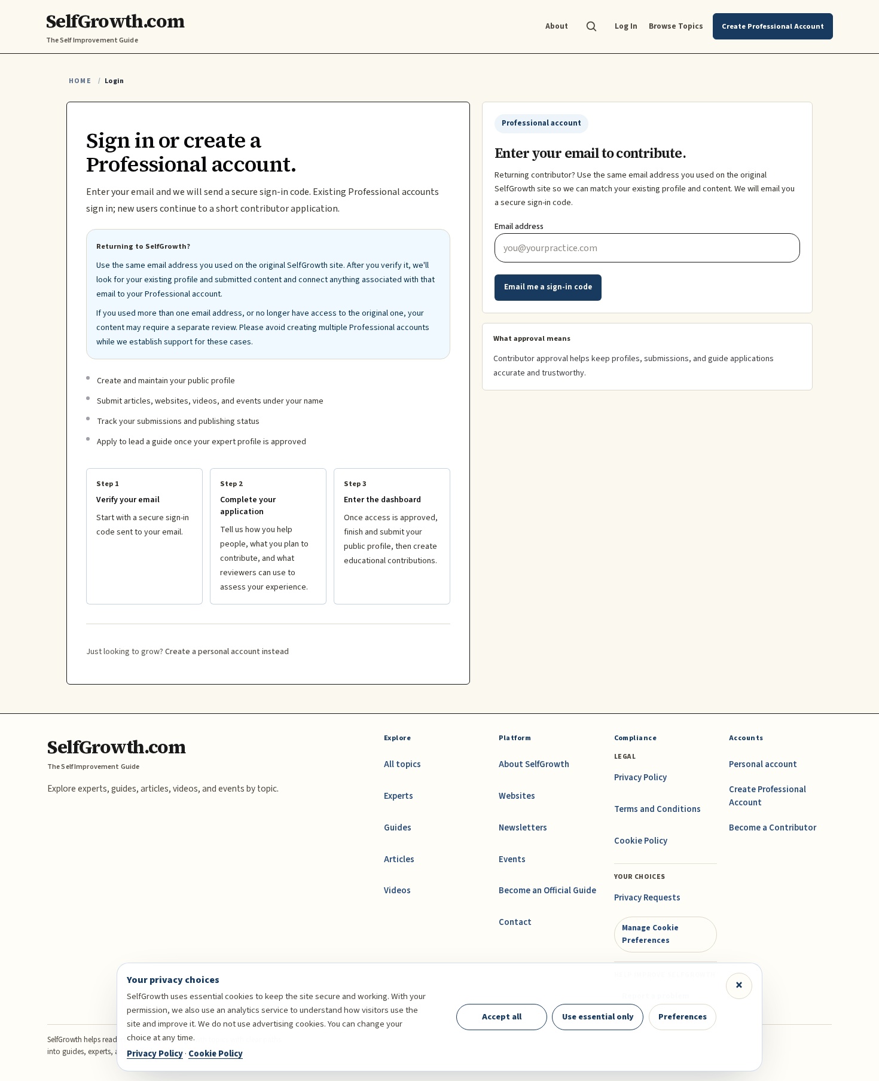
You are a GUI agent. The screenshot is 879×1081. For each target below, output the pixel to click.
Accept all (501, 1016)
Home (80, 81)
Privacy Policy (640, 777)
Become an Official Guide (547, 890)
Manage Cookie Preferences (650, 933)
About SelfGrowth (534, 764)
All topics (402, 764)
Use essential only (598, 1016)
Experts (398, 796)
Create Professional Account (767, 796)
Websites (517, 796)
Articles (399, 859)
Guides (397, 828)
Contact (515, 922)
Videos (397, 890)
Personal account (763, 764)
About (556, 26)
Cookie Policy (640, 841)
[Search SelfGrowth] (591, 26)
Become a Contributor (772, 828)
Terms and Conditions (657, 809)
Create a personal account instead (227, 652)
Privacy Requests (647, 897)
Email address (519, 227)
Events (512, 859)
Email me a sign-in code (548, 287)
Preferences (682, 1016)
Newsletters (523, 828)
